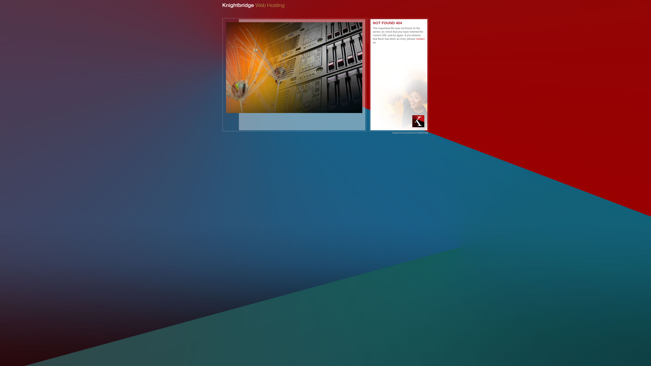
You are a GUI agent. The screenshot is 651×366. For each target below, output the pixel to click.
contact (420, 38)
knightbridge (422, 133)
